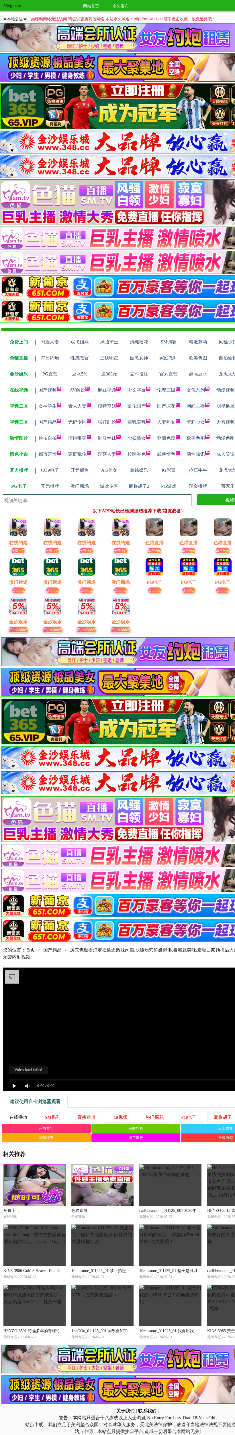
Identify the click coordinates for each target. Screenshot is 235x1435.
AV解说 (77, 390)
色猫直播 (79, 1210)
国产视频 (47, 390)
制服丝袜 (107, 438)
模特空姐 (107, 406)
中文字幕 (137, 390)
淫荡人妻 (107, 454)
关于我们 (125, 1410)
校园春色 (137, 454)
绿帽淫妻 (46, 1137)
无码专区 (77, 422)
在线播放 (18, 1117)
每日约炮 (154, 550)
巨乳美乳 (137, 422)
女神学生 (47, 406)
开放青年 (46, 1128)
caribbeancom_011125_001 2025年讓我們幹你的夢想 (183, 1210)
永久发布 (121, 6)
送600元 (18, 589)
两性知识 (196, 454)
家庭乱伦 (77, 454)
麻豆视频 (107, 390)
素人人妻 (77, 406)
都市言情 (47, 454)
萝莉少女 (196, 422)
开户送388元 (18, 629)
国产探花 (166, 406)
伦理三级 (166, 390)
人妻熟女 (166, 422)
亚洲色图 (166, 438)
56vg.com (12, 5)
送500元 (154, 589)
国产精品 (47, 422)
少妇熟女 (137, 438)
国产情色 (135, 1137)
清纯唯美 (77, 438)
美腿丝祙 (135, 1128)
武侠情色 (166, 454)
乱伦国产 (137, 406)
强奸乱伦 (107, 422)
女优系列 (196, 390)
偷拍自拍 (47, 438)
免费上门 (18, 550)
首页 (30, 950)
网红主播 (196, 406)
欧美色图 (196, 438)
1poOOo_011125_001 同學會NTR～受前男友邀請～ (115, 1331)
